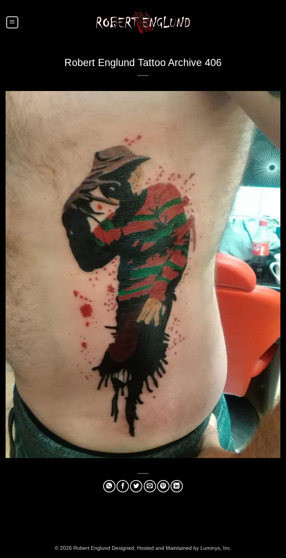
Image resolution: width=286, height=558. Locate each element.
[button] (12, 22)
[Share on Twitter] (136, 486)
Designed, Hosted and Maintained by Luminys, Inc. (172, 548)
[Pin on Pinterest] (163, 486)
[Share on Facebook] (123, 486)
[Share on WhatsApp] (109, 486)
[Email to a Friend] (150, 486)
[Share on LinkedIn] (177, 486)
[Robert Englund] (143, 22)
